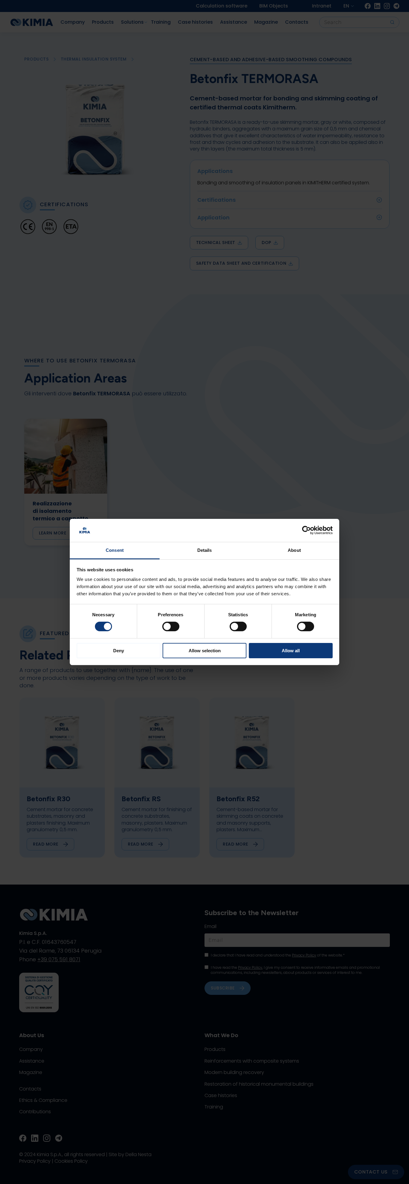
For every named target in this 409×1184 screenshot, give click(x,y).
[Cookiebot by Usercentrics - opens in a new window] (306, 530)
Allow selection (205, 650)
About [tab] (294, 550)
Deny (118, 650)
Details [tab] (204, 550)
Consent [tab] (115, 550)
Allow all (291, 650)
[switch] (170, 626)
